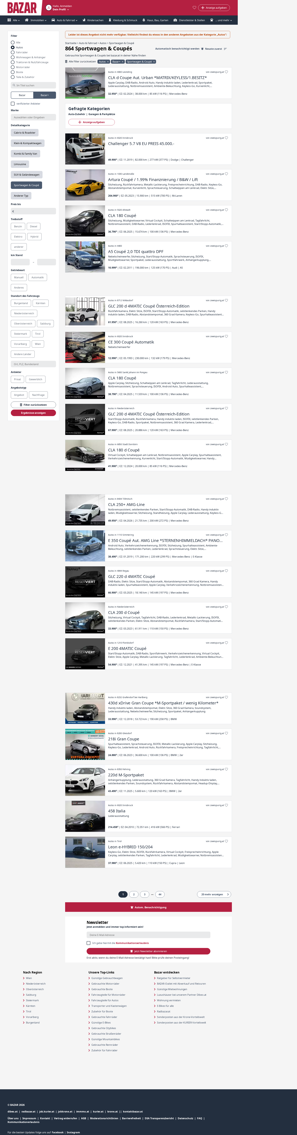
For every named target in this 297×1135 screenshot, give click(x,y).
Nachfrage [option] (38, 395)
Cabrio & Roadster (24, 132)
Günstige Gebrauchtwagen (107, 978)
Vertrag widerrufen (65, 1118)
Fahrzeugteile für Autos (104, 1000)
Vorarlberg (32, 1017)
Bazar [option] (22, 95)
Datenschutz (185, 1118)
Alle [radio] (18, 42)
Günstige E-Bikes (101, 1022)
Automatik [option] (38, 277)
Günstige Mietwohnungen (184, 989)
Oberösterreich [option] (23, 323)
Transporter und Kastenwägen (109, 1006)
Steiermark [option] (20, 333)
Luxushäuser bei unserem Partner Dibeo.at (186, 994)
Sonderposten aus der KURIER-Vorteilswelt (186, 1022)
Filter (14, 36)
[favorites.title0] (194, 8)
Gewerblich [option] (35, 379)
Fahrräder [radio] (22, 52)
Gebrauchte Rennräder (104, 1045)
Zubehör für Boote (102, 1011)
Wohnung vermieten (180, 1000)
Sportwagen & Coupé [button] (139, 61)
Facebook (59, 1132)
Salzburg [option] (45, 323)
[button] (58, 8)
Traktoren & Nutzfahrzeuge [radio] (32, 62)
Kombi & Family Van (25, 153)
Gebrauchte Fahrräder (104, 1017)
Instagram (73, 1132)
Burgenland (32, 1022)
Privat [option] (17, 379)
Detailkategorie (20, 125)
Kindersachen (95, 20)
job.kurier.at (48, 1111)
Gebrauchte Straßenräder (106, 1033)
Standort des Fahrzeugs (25, 296)
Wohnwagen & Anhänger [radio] (31, 57)
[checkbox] (33, 103)
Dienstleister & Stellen (192, 20)
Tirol (28, 1011)
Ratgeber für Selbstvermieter (185, 978)
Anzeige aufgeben (94, 122)
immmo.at (84, 1111)
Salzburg (31, 994)
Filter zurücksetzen (35, 404)
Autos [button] (102, 61)
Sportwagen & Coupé (26, 185)
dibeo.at (15, 1111)
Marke (15, 110)
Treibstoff (16, 219)
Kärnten (30, 1006)
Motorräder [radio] (23, 67)
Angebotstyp (18, 387)
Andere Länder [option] (22, 354)
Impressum (31, 1118)
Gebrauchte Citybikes (103, 1028)
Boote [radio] (19, 72)
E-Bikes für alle (177, 1006)
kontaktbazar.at (133, 1111)
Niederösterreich (35, 983)
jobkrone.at (67, 1111)
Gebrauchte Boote (101, 989)
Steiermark (32, 1000)
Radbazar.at (175, 1011)
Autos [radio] (19, 47)
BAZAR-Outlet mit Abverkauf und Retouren (186, 983)
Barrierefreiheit (133, 1118)
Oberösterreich (35, 989)
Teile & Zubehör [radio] (25, 77)
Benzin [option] (18, 226)
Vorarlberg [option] (20, 344)
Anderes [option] (19, 287)
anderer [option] (19, 246)
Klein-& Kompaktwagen (27, 143)
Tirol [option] (37, 333)
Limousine (20, 164)
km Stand (17, 255)
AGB (85, 1118)
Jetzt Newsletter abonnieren (150, 951)
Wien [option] (38, 344)
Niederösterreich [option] (24, 313)
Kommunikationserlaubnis (132, 943)
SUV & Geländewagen (26, 174)
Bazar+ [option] (45, 95)
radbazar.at (30, 1111)
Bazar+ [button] (116, 61)
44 (160, 894)
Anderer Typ (21, 195)
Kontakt (45, 1118)
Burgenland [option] (21, 303)
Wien (29, 978)
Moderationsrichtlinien (104, 1118)
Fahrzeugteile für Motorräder (108, 994)
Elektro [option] (18, 236)
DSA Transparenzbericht (161, 1118)
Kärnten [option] (40, 303)
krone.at (115, 1111)
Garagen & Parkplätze (101, 114)
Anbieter (16, 372)
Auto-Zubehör (76, 114)
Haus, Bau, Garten (157, 20)
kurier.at (100, 1111)
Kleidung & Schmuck (125, 20)
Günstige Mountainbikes (105, 1039)
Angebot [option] (19, 395)
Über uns (13, 1118)
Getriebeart (18, 270)
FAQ (199, 1118)
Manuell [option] (19, 277)
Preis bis (16, 204)
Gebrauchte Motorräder (105, 983)
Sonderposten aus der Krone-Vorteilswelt (186, 1017)
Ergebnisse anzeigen (33, 413)
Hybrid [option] (34, 236)
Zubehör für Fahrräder (104, 1050)
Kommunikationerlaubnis (23, 1122)
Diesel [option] (33, 226)
